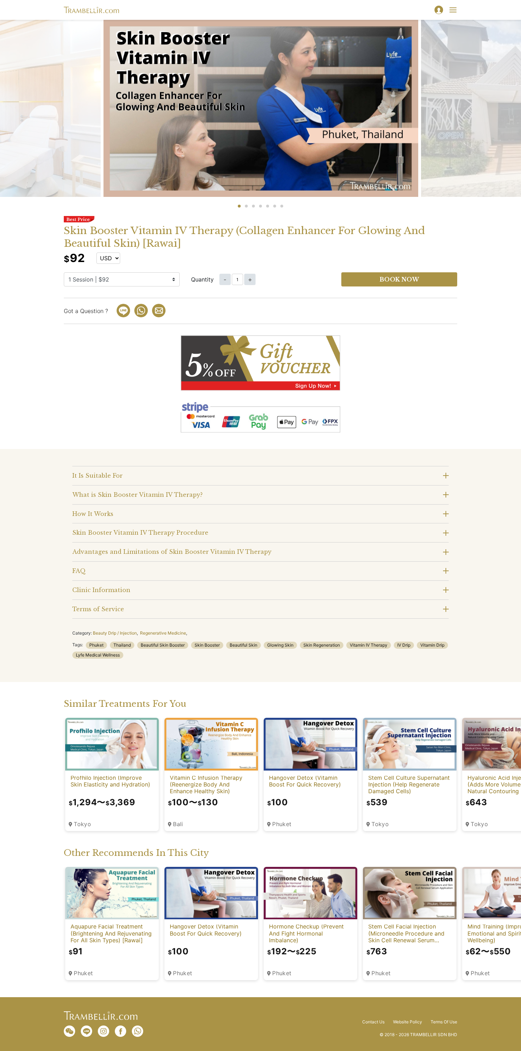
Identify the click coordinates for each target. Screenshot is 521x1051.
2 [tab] (246, 206)
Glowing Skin (280, 645)
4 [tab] (260, 206)
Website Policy (407, 1022)
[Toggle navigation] (453, 10)
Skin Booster (207, 645)
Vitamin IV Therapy (368, 645)
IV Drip (403, 645)
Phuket (96, 645)
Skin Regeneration (321, 645)
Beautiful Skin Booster (163, 645)
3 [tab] (253, 206)
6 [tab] (274, 206)
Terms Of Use (444, 1022)
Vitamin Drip (432, 645)
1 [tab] (239, 206)
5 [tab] (267, 206)
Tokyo (82, 824)
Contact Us (373, 1022)
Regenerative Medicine (163, 633)
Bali (178, 824)
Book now (399, 279)
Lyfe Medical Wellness (98, 655)
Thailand (122, 645)
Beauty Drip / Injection (115, 633)
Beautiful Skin (243, 645)
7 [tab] (281, 206)
